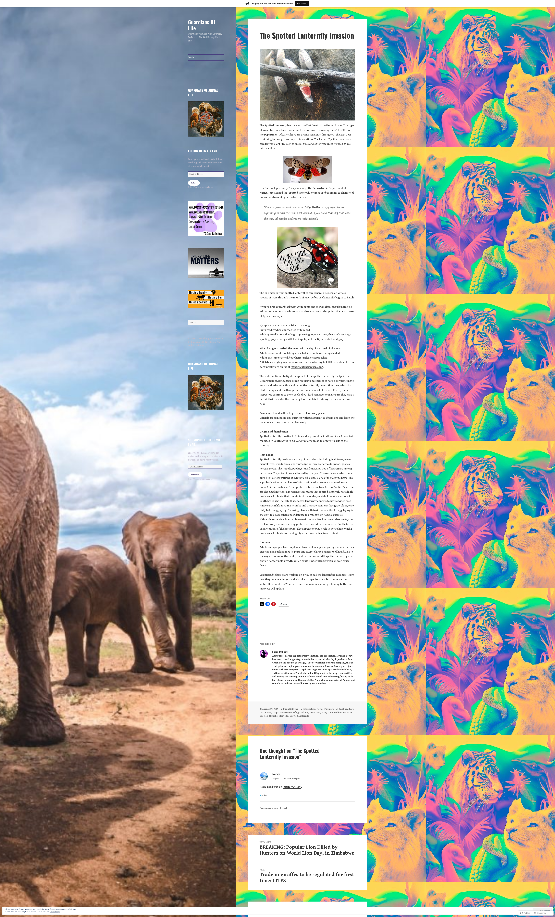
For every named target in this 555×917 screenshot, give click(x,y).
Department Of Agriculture (294, 712)
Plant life (283, 716)
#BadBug (333, 213)
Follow (194, 183)
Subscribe (195, 475)
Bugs (351, 709)
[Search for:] (206, 322)
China (268, 712)
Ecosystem (327, 712)
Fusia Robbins (290, 709)
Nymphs (273, 716)
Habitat (338, 712)
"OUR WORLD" (292, 786)
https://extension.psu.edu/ (307, 367)
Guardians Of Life (201, 25)
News (319, 709)
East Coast (314, 712)
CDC (262, 712)
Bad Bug (343, 709)
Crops (275, 712)
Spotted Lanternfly (299, 716)
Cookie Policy (55, 912)
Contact (192, 57)
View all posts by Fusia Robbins (310, 683)
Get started (302, 3)
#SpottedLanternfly (318, 207)
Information (309, 709)
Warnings (329, 709)
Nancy (276, 774)
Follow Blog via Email (204, 150)
